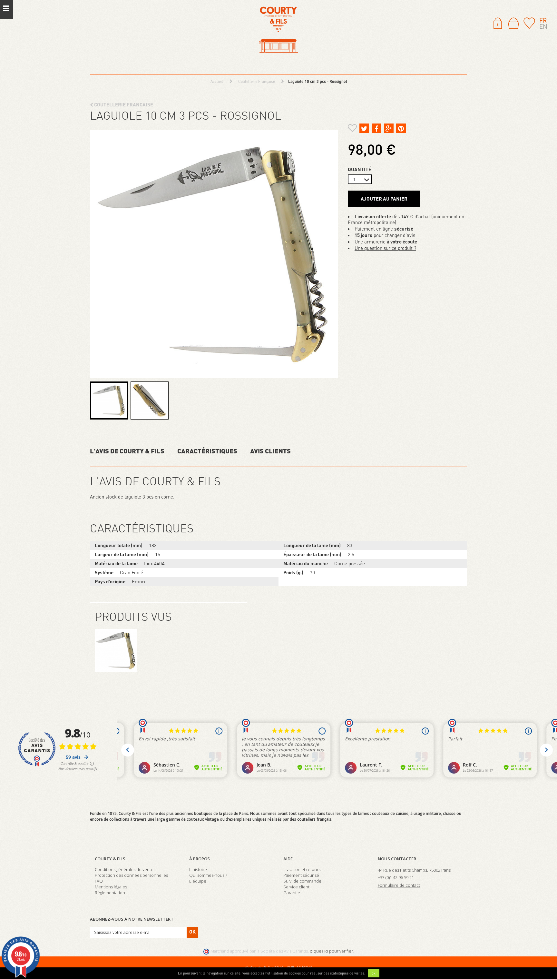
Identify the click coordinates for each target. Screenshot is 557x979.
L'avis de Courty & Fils (127, 451)
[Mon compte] (497, 22)
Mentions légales (111, 887)
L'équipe (197, 881)
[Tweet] (364, 128)
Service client (296, 887)
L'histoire (198, 869)
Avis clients (270, 451)
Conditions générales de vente (124, 869)
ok (374, 973)
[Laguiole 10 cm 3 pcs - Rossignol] (109, 400)
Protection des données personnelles (131, 875)
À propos (199, 859)
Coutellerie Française (123, 104)
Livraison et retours (301, 869)
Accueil (216, 81)
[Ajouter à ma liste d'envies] (352, 129)
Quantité (359, 169)
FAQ (99, 881)
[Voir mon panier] (513, 23)
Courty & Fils (110, 859)
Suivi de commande (302, 881)
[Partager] (376, 128)
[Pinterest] (401, 128)
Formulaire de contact (399, 885)
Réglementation (110, 892)
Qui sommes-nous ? (208, 875)
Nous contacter (397, 859)
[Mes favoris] (529, 22)
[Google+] (389, 128)
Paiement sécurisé (301, 875)
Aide (288, 859)
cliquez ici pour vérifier (331, 951)
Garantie (291, 892)
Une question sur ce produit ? (385, 248)
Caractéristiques (207, 451)
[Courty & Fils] (278, 30)
